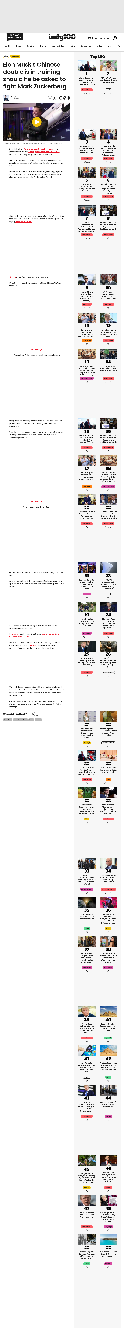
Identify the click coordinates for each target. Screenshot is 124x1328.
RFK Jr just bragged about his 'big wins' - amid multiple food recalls (108, 878)
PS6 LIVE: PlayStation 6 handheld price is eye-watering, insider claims (108, 584)
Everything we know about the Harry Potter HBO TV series (86, 622)
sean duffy (86, 304)
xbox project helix (108, 743)
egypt (108, 1077)
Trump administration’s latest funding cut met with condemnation (86, 1106)
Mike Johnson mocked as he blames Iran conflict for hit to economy (108, 809)
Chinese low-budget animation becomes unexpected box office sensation (87, 809)
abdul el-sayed (108, 235)
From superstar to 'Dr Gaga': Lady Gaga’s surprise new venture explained (108, 1217)
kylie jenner (108, 968)
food (108, 780)
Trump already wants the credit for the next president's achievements (108, 150)
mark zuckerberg (20, 720)
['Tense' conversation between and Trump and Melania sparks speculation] (87, 210)
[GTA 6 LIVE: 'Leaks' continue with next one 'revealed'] (108, 65)
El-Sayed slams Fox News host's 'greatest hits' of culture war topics (108, 515)
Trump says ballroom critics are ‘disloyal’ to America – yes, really (87, 1028)
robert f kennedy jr (108, 889)
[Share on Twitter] (64, 98)
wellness (108, 1264)
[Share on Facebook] (60, 98)
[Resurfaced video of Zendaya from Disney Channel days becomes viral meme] (87, 716)
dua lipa (87, 594)
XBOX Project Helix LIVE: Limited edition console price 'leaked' (108, 732)
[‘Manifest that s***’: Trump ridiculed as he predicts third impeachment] (108, 607)
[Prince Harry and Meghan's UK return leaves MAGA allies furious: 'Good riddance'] (87, 318)
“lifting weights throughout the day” (40, 149)
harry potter (87, 633)
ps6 (108, 594)
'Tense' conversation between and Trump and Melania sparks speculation (87, 226)
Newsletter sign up (100, 38)
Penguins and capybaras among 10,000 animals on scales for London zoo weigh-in (86, 1177)
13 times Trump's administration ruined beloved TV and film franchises (87, 771)
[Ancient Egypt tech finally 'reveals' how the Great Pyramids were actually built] (108, 1051)
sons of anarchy (86, 889)
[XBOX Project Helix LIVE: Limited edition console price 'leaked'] (108, 716)
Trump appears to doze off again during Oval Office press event (87, 187)
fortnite (86, 1077)
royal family (87, 340)
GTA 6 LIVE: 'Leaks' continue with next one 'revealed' (108, 80)
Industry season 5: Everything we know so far (108, 1104)
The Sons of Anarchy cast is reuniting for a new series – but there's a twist (87, 879)
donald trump (86, 158)
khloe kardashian (87, 378)
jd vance (108, 1187)
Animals (86, 1187)
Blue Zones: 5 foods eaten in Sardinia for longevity (108, 1254)
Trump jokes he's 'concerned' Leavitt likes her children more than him (87, 149)
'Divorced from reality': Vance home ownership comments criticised (108, 1177)
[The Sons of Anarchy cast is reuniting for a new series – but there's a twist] (87, 863)
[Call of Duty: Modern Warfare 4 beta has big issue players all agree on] (108, 646)
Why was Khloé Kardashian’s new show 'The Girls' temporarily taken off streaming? (86, 370)
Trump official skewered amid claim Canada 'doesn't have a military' (87, 296)
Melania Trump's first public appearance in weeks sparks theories (108, 188)
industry (108, 1116)
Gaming (30, 46)
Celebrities (86, 46)
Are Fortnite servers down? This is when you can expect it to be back (86, 1067)
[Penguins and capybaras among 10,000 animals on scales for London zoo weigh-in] (87, 1161)
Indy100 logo (62, 37)
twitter (38, 720)
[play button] (36, 122)
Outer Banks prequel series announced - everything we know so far (87, 957)
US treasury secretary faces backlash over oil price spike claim (108, 295)
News (18, 46)
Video (99, 46)
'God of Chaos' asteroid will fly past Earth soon (87, 916)
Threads (32, 645)
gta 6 (108, 90)
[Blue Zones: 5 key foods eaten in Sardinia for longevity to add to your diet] (108, 1239)
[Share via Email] (68, 98)
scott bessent (108, 304)
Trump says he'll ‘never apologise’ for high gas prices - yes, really (86, 661)
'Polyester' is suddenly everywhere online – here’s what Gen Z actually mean (108, 918)
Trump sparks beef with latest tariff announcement (86, 1215)
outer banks (87, 968)
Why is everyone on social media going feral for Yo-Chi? (108, 770)
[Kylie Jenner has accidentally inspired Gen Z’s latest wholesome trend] (108, 941)
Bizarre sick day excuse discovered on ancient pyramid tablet (108, 1027)
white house (87, 780)
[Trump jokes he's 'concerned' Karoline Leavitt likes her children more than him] (87, 134)
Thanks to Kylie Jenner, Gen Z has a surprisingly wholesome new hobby (108, 957)
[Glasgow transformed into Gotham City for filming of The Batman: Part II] (108, 1308)
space (87, 928)
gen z (108, 928)
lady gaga (108, 1227)
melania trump (108, 196)
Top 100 (7, 46)
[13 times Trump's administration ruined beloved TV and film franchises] (87, 755)
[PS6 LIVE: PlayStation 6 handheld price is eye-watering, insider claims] (108, 567)
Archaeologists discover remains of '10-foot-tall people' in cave (87, 1255)
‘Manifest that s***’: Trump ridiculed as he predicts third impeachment (108, 623)
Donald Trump (86, 90)
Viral (73, 46)
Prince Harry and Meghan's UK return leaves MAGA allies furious (87, 333)
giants (87, 1264)
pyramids (108, 1038)
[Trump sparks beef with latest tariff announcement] (87, 1200)
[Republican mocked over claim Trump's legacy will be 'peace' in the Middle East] (108, 318)
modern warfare (108, 672)
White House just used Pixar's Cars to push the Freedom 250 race (86, 81)
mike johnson (108, 819)
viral (31, 720)
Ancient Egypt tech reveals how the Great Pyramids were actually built (108, 1066)
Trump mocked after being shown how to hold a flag (108, 368)
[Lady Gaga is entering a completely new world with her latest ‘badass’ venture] (108, 1200)
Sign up (12, 277)
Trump (43, 46)
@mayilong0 (36, 349)
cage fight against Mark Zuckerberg (44, 152)
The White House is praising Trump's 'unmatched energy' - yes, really (86, 515)
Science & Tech (58, 46)
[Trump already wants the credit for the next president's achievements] (108, 134)
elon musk (15, 56)
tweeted (15, 634)
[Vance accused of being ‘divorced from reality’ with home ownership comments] (108, 1160)
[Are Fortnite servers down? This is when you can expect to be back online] (87, 1051)
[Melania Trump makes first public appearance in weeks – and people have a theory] (108, 172)
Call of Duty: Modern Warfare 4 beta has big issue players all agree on (108, 662)
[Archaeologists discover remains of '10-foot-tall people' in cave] (87, 1239)
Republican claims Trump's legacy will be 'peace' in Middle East (108, 333)
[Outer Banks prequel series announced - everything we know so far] (87, 941)
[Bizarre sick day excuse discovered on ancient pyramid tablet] (108, 1011)
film (86, 819)
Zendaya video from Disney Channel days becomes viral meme (86, 733)
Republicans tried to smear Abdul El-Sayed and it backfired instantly (108, 225)
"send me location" (23, 221)
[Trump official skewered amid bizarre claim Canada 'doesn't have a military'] (87, 279)
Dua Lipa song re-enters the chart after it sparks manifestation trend (87, 584)
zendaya (87, 743)
